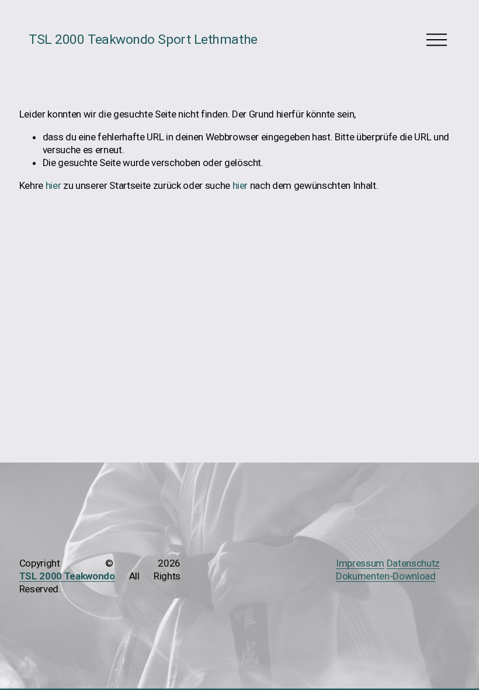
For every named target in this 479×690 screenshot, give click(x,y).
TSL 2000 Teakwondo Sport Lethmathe (143, 39)
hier (53, 185)
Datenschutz (413, 563)
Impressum (360, 563)
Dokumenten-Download (386, 576)
